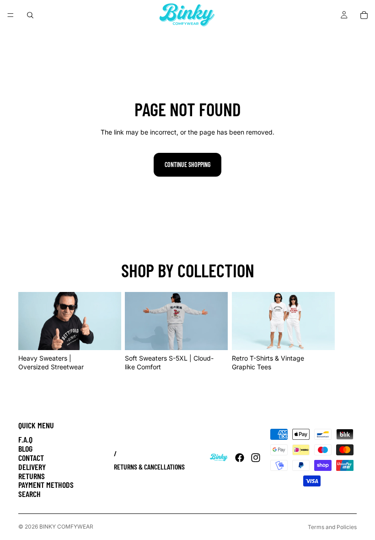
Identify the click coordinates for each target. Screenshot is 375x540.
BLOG (25, 448)
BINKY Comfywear (66, 526)
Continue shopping (187, 164)
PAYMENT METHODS (46, 485)
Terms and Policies (332, 527)
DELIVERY (32, 467)
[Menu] (10, 15)
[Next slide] (347, 332)
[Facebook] (239, 457)
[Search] (30, 15)
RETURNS (31, 476)
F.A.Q (25, 439)
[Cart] (364, 15)
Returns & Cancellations (149, 466)
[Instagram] (255, 457)
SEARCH (29, 494)
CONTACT (31, 458)
